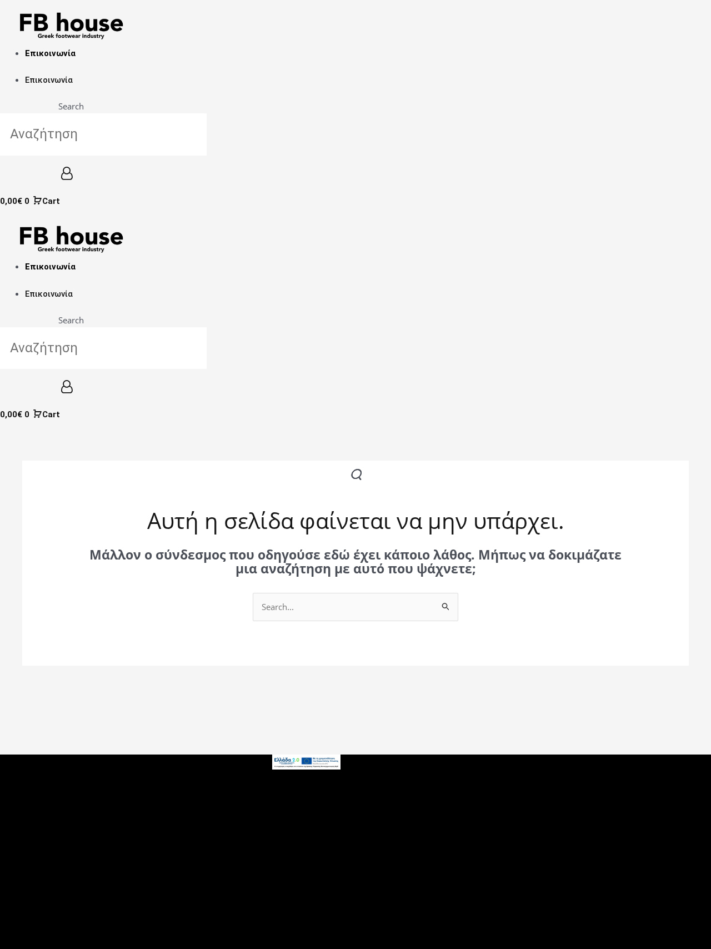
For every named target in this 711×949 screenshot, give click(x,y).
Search (71, 106)
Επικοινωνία (50, 53)
